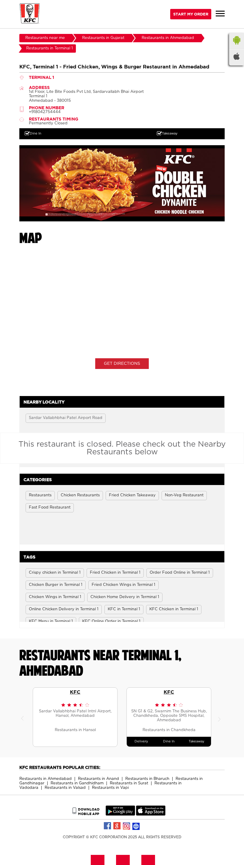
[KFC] (29, 14)
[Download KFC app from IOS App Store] (150, 814)
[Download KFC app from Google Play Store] (120, 814)
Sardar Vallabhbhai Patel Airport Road (65, 418)
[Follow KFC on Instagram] (127, 826)
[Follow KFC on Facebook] (108, 826)
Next (220, 717)
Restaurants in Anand (98, 779)
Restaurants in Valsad (65, 788)
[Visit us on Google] (117, 826)
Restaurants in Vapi (110, 788)
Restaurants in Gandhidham (77, 783)
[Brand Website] (136, 826)
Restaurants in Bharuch (147, 779)
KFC (75, 691)
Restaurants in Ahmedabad (45, 779)
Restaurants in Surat (129, 783)
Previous (23, 717)
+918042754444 (45, 112)
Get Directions (122, 364)
